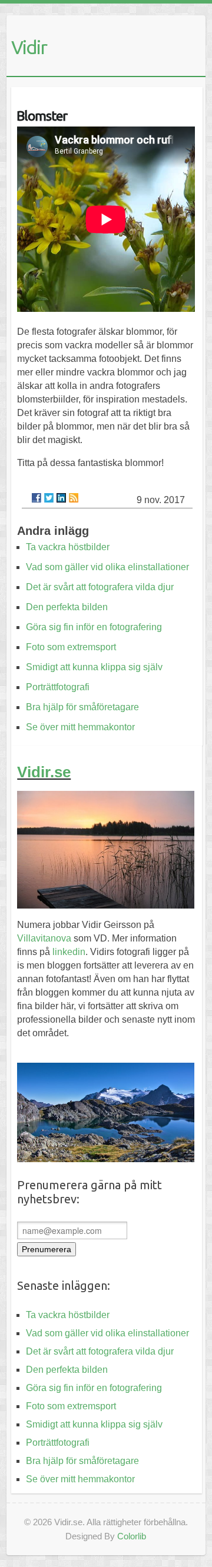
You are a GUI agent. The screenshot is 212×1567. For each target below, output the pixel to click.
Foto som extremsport (71, 647)
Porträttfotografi (58, 687)
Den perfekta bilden (67, 607)
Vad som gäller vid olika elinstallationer (107, 567)
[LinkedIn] (61, 498)
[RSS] (73, 498)
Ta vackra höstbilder (68, 547)
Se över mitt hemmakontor (80, 727)
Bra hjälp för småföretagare (82, 707)
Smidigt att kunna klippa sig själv (94, 667)
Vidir (29, 47)
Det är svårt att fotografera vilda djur (100, 587)
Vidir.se (44, 772)
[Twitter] (49, 498)
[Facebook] (36, 498)
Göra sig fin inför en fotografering (94, 627)
